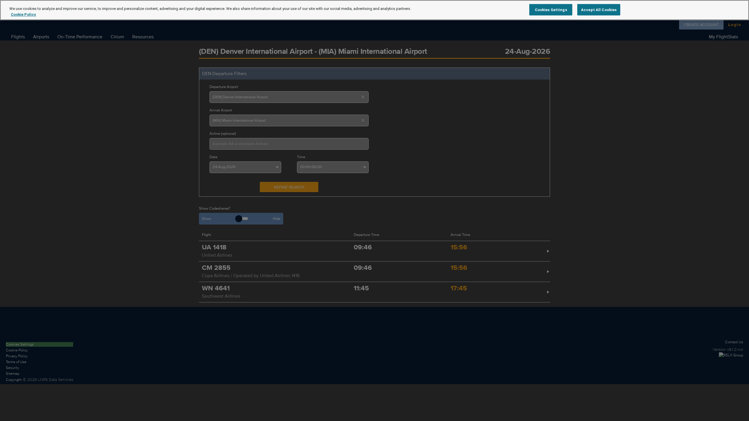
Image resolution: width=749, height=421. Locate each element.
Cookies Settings (551, 9)
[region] (374, 10)
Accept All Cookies (598, 9)
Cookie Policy (23, 14)
